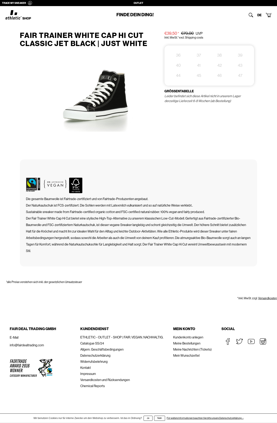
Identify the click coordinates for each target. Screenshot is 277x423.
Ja (148, 418)
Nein (159, 418)
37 (199, 55)
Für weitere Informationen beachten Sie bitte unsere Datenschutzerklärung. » (205, 418)
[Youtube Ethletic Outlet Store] (251, 341)
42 (219, 65)
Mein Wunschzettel (186, 355)
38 (219, 55)
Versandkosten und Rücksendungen (105, 380)
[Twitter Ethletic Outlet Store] (239, 341)
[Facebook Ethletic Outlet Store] (227, 341)
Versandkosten (267, 298)
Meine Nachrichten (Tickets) (192, 349)
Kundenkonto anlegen (188, 337)
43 (240, 65)
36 (178, 55)
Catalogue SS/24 (92, 343)
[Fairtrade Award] (31, 368)
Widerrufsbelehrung (94, 362)
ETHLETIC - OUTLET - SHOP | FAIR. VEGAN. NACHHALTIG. (121, 337)
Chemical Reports (92, 386)
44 (178, 75)
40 (178, 65)
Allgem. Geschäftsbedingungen (101, 349)
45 (199, 75)
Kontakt (85, 368)
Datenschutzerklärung (95, 355)
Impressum (88, 374)
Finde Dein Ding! (135, 15)
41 (199, 65)
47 (240, 75)
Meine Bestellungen (186, 343)
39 (240, 55)
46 (219, 75)
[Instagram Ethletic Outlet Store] (263, 341)
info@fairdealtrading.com (27, 345)
